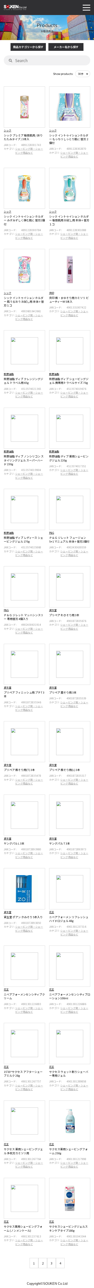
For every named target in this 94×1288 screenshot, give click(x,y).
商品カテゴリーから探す (28, 47)
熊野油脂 (9, 374)
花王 (51, 912)
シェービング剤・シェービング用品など (29, 150)
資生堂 (53, 610)
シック (7, 130)
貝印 (51, 293)
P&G (51, 533)
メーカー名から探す (66, 47)
